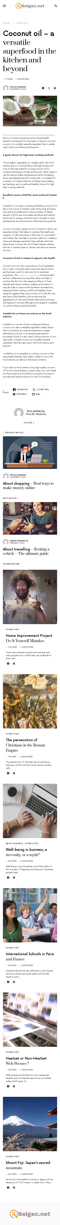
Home (6, 23)
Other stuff (22, 23)
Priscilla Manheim (18, 87)
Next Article (10, 498)
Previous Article (14, 433)
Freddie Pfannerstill (19, 541)
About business (14, 844)
